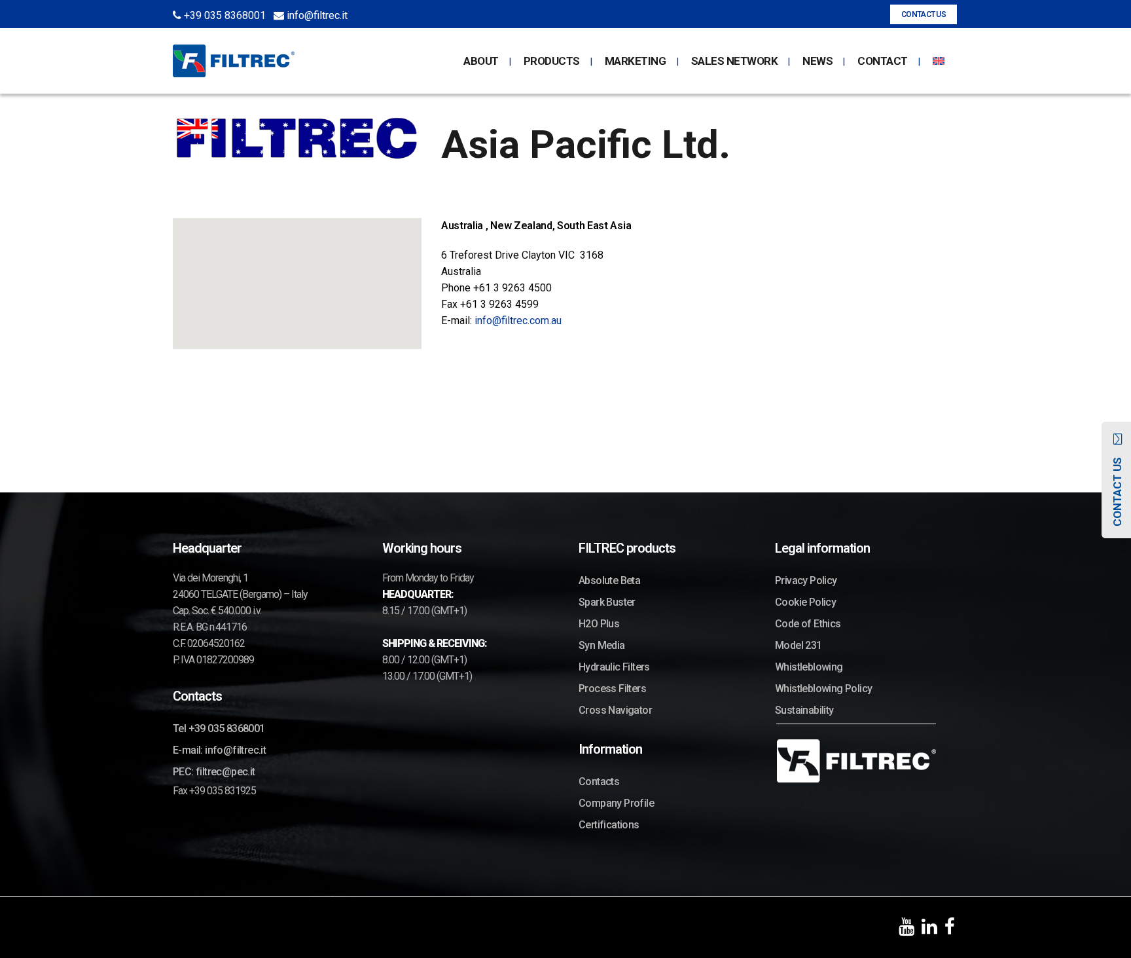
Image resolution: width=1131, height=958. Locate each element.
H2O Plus (599, 623)
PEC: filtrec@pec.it (214, 771)
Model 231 (798, 645)
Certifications (609, 825)
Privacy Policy (806, 580)
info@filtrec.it (316, 15)
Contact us (923, 14)
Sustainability (804, 710)
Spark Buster (607, 602)
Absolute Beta (609, 580)
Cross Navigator (615, 710)
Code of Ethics (808, 623)
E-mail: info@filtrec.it (219, 750)
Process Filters (612, 688)
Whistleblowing (809, 667)
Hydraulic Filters (614, 667)
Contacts (599, 781)
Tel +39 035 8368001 (219, 728)
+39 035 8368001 (223, 15)
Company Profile (616, 803)
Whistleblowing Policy (823, 688)
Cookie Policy (805, 602)
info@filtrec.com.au (517, 320)
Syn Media (602, 645)
